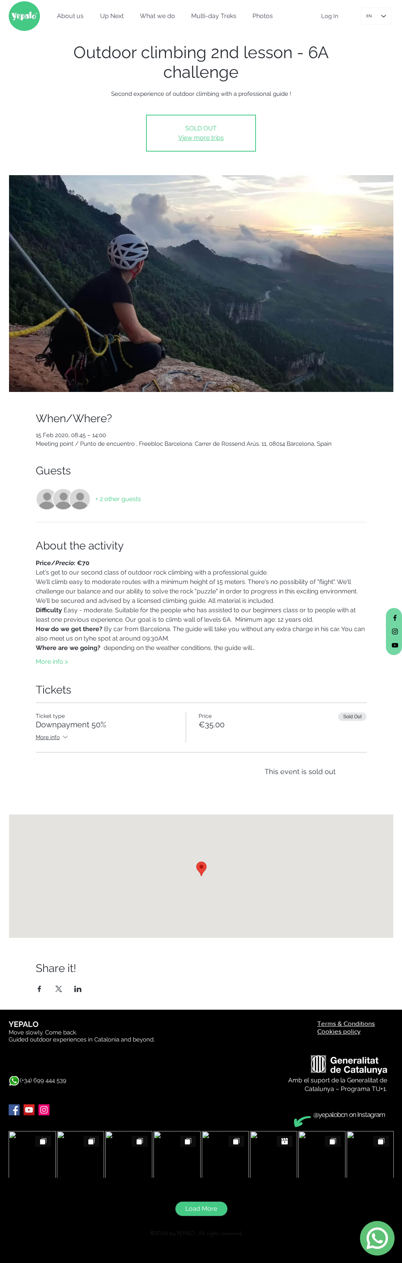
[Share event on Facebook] (39, 989)
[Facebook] (14, 1109)
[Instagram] (43, 1109)
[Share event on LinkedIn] (78, 989)
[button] (68, 16)
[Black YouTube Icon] (395, 645)
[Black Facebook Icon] (395, 618)
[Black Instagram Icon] (395, 631)
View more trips (201, 137)
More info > (52, 661)
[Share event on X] (58, 989)
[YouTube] (29, 1109)
